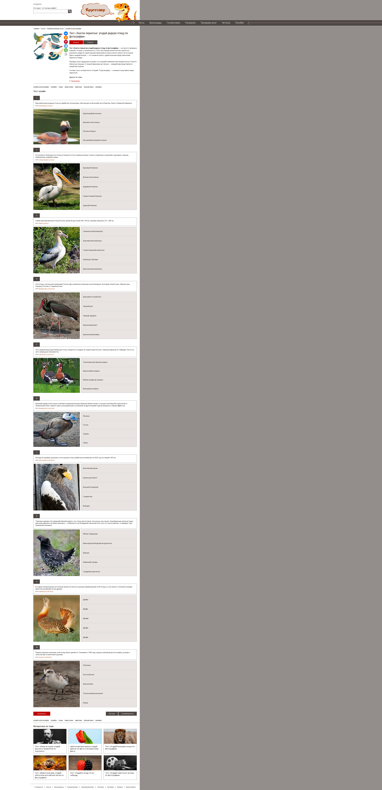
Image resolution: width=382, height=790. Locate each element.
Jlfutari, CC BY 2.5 (43, 223)
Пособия (239, 22)
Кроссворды (155, 22)
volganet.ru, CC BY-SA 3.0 (46, 591)
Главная (36, 28)
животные (78, 87)
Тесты (141, 22)
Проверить (41, 714)
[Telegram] (66, 46)
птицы (61, 87)
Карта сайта (130, 787)
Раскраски (190, 22)
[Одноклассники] (66, 38)
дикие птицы (69, 87)
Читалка (226, 22)
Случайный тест (127, 714)
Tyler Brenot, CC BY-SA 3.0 (46, 354)
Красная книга (89, 87)
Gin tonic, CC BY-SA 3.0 (45, 657)
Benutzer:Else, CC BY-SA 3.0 (46, 408)
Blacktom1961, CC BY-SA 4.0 (47, 289)
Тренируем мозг (209, 22)
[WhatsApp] (66, 50)
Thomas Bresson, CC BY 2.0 (46, 160)
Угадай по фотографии (73, 28)
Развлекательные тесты (55, 28)
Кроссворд (75, 81)
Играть (76, 42)
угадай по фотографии (41, 87)
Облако (120, 787)
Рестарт (112, 714)
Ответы (90, 42)
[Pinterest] (66, 42)
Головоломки (173, 22)
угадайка (54, 87)
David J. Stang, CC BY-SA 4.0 (46, 460)
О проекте (37, 4)
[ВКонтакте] (66, 33)
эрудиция (98, 87)
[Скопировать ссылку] (66, 54)
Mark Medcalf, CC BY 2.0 (46, 105)
